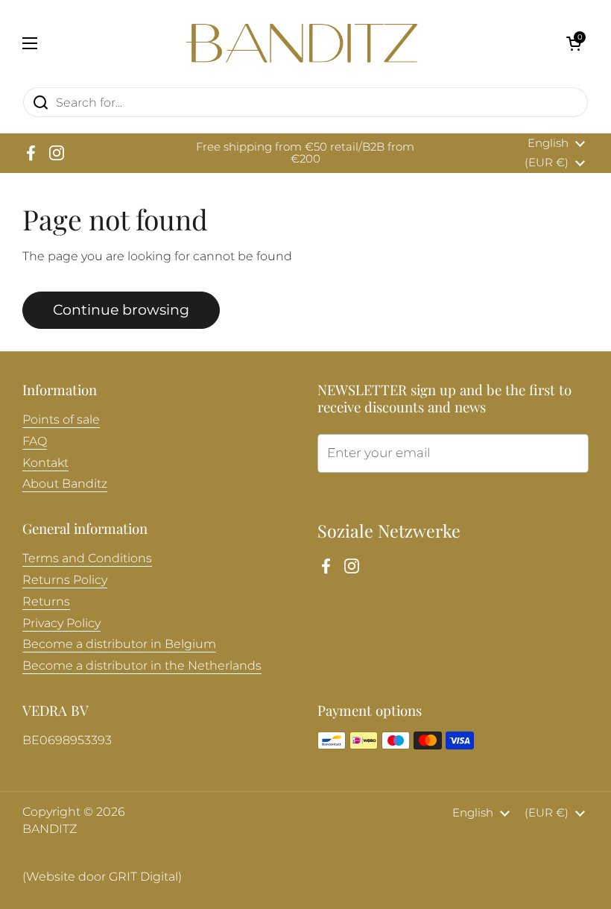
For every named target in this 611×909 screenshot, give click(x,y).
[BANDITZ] (302, 43)
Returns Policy (64, 580)
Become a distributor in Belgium (119, 644)
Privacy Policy (61, 623)
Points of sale (61, 419)
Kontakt (45, 463)
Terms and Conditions (87, 558)
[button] (574, 43)
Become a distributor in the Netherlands (142, 665)
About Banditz (64, 483)
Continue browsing (121, 309)
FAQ (34, 441)
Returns (46, 601)
